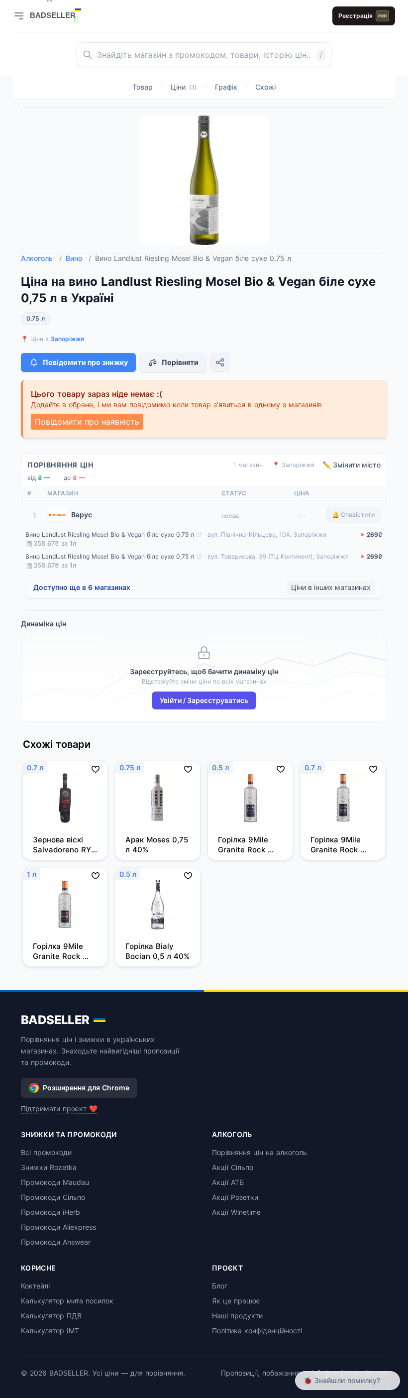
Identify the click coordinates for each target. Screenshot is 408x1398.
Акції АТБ (228, 1182)
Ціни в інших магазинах (331, 587)
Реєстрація (362, 15)
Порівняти (180, 362)
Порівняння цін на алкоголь (259, 1152)
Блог (219, 1286)
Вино (78, 258)
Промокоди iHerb (50, 1212)
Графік (226, 87)
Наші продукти (237, 1315)
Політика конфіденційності (257, 1330)
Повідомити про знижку (85, 362)
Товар (142, 87)
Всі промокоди (46, 1152)
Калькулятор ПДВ (51, 1315)
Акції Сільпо (232, 1167)
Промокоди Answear (56, 1242)
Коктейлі (35, 1286)
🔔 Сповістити (353, 514)
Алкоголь (41, 258)
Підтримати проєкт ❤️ (59, 1108)
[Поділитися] (219, 362)
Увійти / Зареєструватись (204, 700)
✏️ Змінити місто (351, 465)
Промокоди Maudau (55, 1182)
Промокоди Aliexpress (58, 1227)
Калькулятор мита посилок (67, 1300)
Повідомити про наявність (87, 422)
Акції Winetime (236, 1212)
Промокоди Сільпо (53, 1197)
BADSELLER (55, 1020)
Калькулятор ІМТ (50, 1330)
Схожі (265, 87)
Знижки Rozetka (49, 1167)
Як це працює (236, 1300)
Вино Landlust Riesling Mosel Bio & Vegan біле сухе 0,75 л (109, 534)
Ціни (184, 87)
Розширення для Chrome (86, 1087)
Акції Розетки (235, 1197)
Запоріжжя (67, 339)
